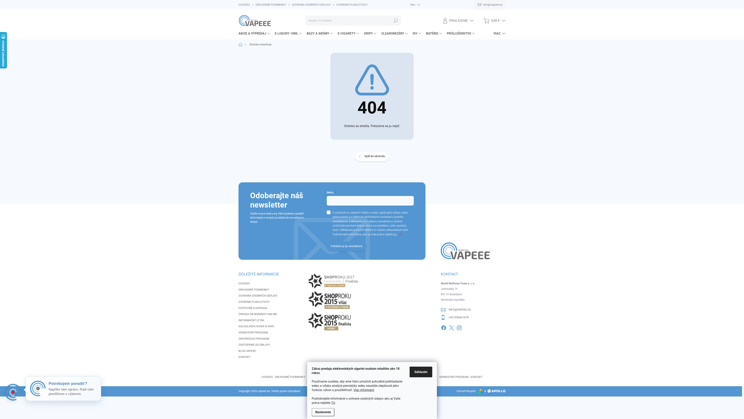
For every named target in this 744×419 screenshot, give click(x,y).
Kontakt (476, 376)
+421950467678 (459, 317)
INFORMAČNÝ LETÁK (251, 320)
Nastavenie (323, 412)
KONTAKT (245, 356)
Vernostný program (453, 376)
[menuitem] (255, 33)
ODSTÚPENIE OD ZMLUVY (254, 344)
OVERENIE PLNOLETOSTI (351, 4)
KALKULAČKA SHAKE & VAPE (256, 326)
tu (395, 234)
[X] (451, 327)
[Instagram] (459, 327)
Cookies (267, 376)
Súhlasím (420, 372)
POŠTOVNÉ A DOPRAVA (253, 308)
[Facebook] (444, 327)
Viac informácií (363, 390)
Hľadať (396, 20)
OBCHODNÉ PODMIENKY (271, 4)
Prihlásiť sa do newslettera (347, 246)
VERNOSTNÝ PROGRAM (253, 332)
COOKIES (244, 4)
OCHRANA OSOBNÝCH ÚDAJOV (311, 4)
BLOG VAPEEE (247, 350)
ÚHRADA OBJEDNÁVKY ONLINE (258, 314)
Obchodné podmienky (290, 376)
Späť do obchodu (374, 156)
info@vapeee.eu (460, 309)
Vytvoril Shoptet (466, 391)
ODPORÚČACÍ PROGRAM (254, 338)
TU (333, 403)
